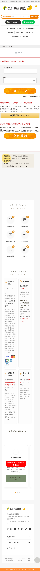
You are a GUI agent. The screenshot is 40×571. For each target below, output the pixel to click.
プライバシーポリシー (21, 559)
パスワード (7, 77)
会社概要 (25, 36)
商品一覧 (12, 28)
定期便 (19, 28)
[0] (29, 8)
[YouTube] (30, 529)
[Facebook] (11, 529)
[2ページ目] (17, 492)
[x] (19, 529)
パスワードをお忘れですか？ (31, 96)
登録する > (34, 16)
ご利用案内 (10, 32)
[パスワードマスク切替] (34, 80)
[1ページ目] (15, 492)
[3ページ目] (19, 492)
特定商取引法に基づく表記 (9, 559)
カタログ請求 (19, 32)
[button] (20, 115)
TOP (6, 28)
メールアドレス (8, 68)
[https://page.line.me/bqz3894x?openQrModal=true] (15, 529)
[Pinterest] (22, 529)
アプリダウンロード (14, 22)
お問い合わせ (29, 32)
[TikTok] (26, 529)
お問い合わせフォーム (16, 478)
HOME (3, 46)
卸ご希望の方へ (16, 36)
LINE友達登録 (29, 22)
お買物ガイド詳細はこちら (17, 431)
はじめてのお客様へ (29, 28)
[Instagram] (8, 529)
